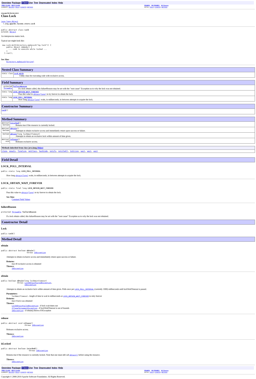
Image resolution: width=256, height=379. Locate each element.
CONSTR (23, 7)
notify (53, 151)
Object (13, 32)
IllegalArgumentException (24, 308)
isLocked (14, 123)
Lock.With (19, 74)
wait (83, 151)
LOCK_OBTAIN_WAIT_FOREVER (26, 92)
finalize (22, 151)
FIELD (17, 7)
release (14, 139)
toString (74, 151)
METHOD (30, 7)
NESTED (11, 7)
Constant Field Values (21, 199)
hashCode (43, 151)
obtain (13, 129)
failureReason (20, 86)
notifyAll (63, 151)
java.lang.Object (9, 21)
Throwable (8, 88)
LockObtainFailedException (38, 283)
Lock (4, 110)
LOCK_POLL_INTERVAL (22, 97)
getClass (32, 151)
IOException (40, 253)
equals (12, 151)
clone (4, 151)
